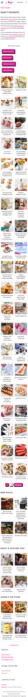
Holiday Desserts (8, 51)
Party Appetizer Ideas (15, 34)
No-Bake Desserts (8, 64)
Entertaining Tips (10, 36)
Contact (3, 684)
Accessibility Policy (7, 659)
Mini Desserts (7, 57)
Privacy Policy (5, 654)
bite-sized (12, 19)
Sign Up (3, 687)
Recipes (8, 7)
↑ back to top (14, 645)
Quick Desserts (8, 70)
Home (2, 7)
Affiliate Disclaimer (7, 657)
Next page (18, 485)
